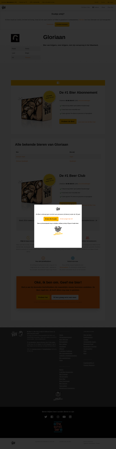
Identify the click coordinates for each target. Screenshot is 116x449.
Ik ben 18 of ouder (51, 219)
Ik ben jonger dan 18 (66, 219)
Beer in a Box (58, 209)
